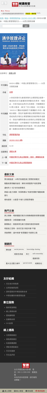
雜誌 (6, 18)
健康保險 (36, 258)
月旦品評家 (10, 355)
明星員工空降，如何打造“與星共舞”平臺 (20, 228)
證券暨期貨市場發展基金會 (16, 292)
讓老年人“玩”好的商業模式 (14, 188)
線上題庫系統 (11, 311)
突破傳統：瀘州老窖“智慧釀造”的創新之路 (20, 233)
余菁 (11, 92)
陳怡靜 (8, 250)
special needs (27, 263)
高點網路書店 (11, 339)
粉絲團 (30, 391)
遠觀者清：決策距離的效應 (14, 220)
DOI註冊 (9, 323)
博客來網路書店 (12, 347)
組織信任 (38, 263)
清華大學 (12, 151)
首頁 (1, 18)
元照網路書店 (11, 335)
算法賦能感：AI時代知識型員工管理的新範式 (21, 179)
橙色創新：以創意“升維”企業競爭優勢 (19, 200)
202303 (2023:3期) (28, 18)
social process (19, 249)
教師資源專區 (11, 307)
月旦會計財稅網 (12, 284)
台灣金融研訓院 (12, 288)
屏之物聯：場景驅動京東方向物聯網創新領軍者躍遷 (24, 216)
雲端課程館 (10, 315)
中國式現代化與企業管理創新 (20, 163)
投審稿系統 (10, 319)
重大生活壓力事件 (13, 263)
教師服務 (41, 391)
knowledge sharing (33, 249)
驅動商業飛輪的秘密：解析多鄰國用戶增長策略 (22, 183)
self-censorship (38, 254)
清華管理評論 (15, 18)
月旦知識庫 (10, 351)
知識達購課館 (11, 343)
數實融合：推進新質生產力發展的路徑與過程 (21, 224)
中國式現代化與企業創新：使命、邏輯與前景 (26, 157)
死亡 (28, 254)
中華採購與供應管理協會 (15, 296)
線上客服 (19, 391)
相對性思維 (18, 254)
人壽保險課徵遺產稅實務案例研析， (20, 14)
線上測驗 (7, 391)
